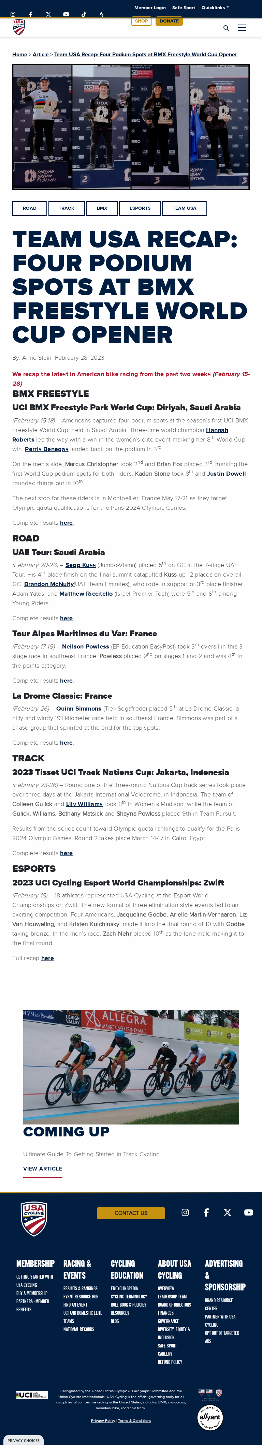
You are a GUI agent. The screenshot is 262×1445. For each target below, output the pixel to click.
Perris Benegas (47, 449)
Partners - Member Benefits (32, 1305)
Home (19, 54)
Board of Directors (174, 1305)
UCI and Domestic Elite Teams (82, 1317)
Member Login (150, 7)
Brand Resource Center (219, 1304)
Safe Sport (183, 7)
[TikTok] (84, 14)
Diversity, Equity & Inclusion (174, 1333)
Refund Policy (170, 1362)
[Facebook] (30, 14)
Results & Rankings (80, 1288)
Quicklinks (213, 7)
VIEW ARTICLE (42, 1169)
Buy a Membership (31, 1293)
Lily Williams (84, 804)
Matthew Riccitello (86, 594)
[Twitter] (48, 14)
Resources (120, 1313)
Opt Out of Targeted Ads (222, 1337)
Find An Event (75, 1305)
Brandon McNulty (49, 584)
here (66, 523)
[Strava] (101, 14)
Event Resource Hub (80, 1297)
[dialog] (23, 1440)
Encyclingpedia (124, 1288)
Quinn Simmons (78, 709)
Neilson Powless (86, 647)
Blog (115, 1321)
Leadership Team (172, 1297)
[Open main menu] (242, 27)
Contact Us (131, 1213)
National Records (78, 1329)
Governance (168, 1321)
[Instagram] (13, 14)
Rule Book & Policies (128, 1305)
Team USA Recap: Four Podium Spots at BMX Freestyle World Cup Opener (145, 54)
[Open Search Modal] (226, 28)
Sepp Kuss (81, 565)
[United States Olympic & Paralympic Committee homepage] (210, 1394)
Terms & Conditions (134, 1420)
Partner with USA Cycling (220, 1321)
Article (41, 54)
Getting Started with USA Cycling (34, 1281)
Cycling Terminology (129, 1297)
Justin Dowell (226, 474)
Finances (166, 1313)
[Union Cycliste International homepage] (32, 1394)
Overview (166, 1288)
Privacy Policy (103, 1420)
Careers (165, 1354)
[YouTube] (66, 14)
